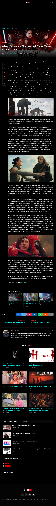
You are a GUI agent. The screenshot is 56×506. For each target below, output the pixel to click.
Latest (5, 421)
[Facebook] (4, 65)
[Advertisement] (28, 16)
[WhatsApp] (4, 80)
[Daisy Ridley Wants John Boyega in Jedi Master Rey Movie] (30, 297)
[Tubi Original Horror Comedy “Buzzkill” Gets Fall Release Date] (14, 377)
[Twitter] (4, 68)
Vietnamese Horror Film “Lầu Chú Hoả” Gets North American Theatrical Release (41, 409)
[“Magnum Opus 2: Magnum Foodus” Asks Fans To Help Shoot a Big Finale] (14, 400)
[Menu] (4, 2)
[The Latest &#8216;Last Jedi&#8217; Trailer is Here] (46, 297)
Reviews (25, 421)
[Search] (52, 2)
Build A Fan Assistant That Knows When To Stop (23, 433)
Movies (5, 42)
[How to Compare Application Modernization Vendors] (7, 427)
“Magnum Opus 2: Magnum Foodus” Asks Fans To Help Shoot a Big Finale (13, 409)
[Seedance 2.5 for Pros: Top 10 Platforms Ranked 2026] (7, 443)
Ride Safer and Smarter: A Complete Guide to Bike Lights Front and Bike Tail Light (31, 449)
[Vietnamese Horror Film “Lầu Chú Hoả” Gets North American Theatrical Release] (41, 400)
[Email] (4, 84)
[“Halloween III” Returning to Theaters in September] (41, 377)
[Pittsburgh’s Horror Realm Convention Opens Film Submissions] (41, 355)
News (10, 421)
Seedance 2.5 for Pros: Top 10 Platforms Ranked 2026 (25, 441)
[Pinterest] (4, 72)
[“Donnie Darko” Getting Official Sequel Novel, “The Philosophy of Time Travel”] (14, 355)
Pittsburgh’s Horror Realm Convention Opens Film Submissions (39, 364)
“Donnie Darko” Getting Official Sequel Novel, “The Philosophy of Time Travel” (13, 364)
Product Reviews (10, 462)
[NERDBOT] (28, 2)
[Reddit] (4, 76)
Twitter (25, 282)
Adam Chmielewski (11, 53)
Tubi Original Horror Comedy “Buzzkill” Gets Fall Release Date (14, 387)
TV (20, 421)
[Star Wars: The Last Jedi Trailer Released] (15, 297)
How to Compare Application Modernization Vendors (24, 425)
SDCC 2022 (8, 466)
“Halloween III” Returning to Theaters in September (40, 387)
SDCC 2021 (8, 465)
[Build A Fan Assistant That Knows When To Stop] (7, 435)
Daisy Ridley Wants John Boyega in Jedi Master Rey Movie (29, 303)
